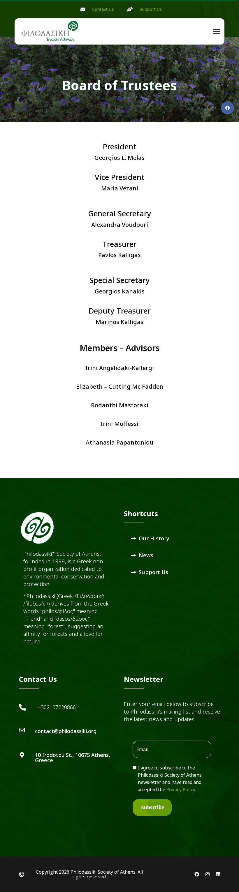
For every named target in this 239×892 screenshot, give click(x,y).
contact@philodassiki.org (65, 731)
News (146, 555)
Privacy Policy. (181, 789)
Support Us (151, 9)
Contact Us (103, 9)
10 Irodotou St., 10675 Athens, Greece (72, 757)
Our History (154, 538)
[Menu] (216, 31)
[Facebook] (227, 107)
